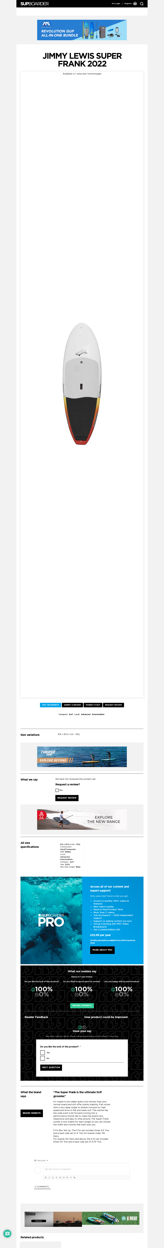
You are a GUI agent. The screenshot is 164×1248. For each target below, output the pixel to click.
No (48, 1058)
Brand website (32, 1113)
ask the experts (50, 705)
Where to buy (93, 705)
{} (78, 1177)
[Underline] (53, 1177)
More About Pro (102, 950)
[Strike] (56, 1177)
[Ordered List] (60, 1177)
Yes (60, 790)
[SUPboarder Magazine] (34, 4)
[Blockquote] (67, 1177)
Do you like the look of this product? (60, 1047)
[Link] (74, 1177)
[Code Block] (71, 1177)
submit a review (72, 705)
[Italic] (49, 1177)
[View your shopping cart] (135, 3)
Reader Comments (82, 1005)
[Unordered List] (63, 1177)
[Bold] (46, 1177)
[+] (81, 1177)
